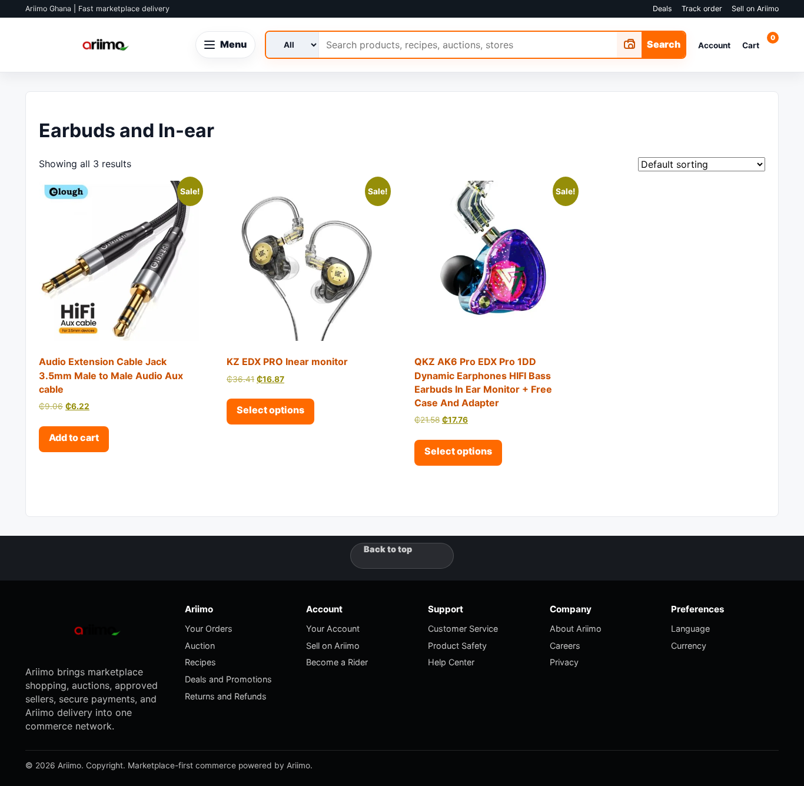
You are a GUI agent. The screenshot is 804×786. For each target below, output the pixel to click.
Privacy (564, 662)
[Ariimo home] (105, 45)
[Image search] (629, 45)
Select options (270, 410)
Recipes (200, 662)
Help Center (451, 662)
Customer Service (463, 629)
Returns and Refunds (226, 696)
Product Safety (457, 646)
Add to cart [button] (74, 437)
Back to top (388, 549)
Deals (662, 8)
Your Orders (208, 629)
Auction (200, 646)
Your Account (333, 629)
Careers (565, 646)
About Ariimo (576, 629)
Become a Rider (337, 662)
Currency (688, 646)
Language (690, 629)
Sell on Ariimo (755, 8)
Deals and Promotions (228, 679)
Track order (702, 8)
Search (663, 44)
